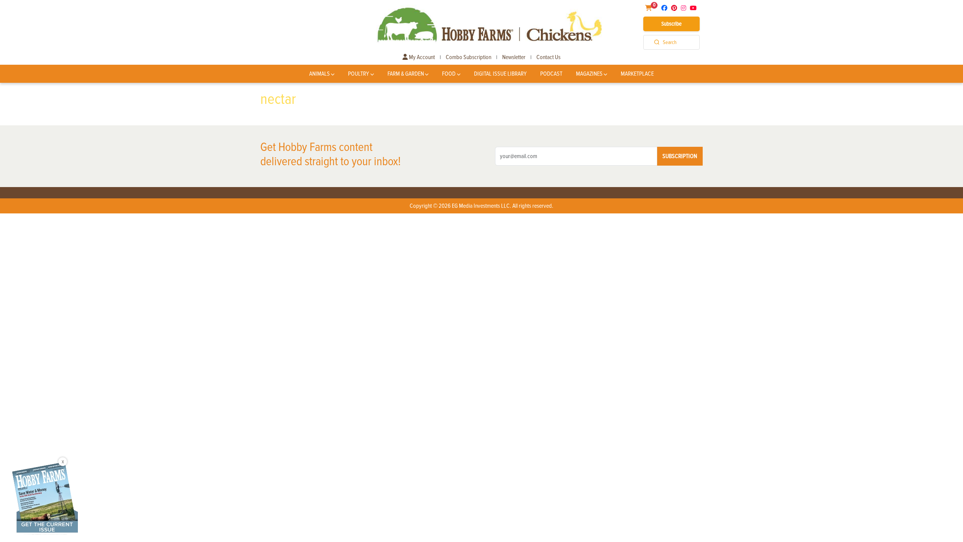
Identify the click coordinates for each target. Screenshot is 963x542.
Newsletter (514, 57)
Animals (319, 74)
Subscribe (671, 23)
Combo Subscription (468, 57)
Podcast (551, 74)
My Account (421, 57)
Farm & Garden (405, 74)
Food (449, 74)
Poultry (358, 74)
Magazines (589, 74)
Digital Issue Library (500, 74)
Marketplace (637, 74)
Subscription (679, 156)
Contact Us (548, 57)
